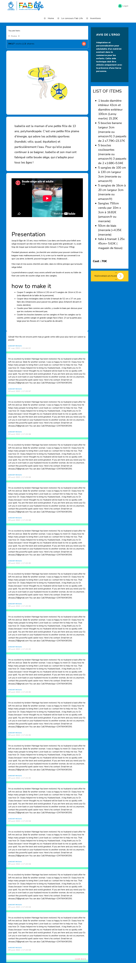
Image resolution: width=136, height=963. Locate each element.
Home (14, 36)
